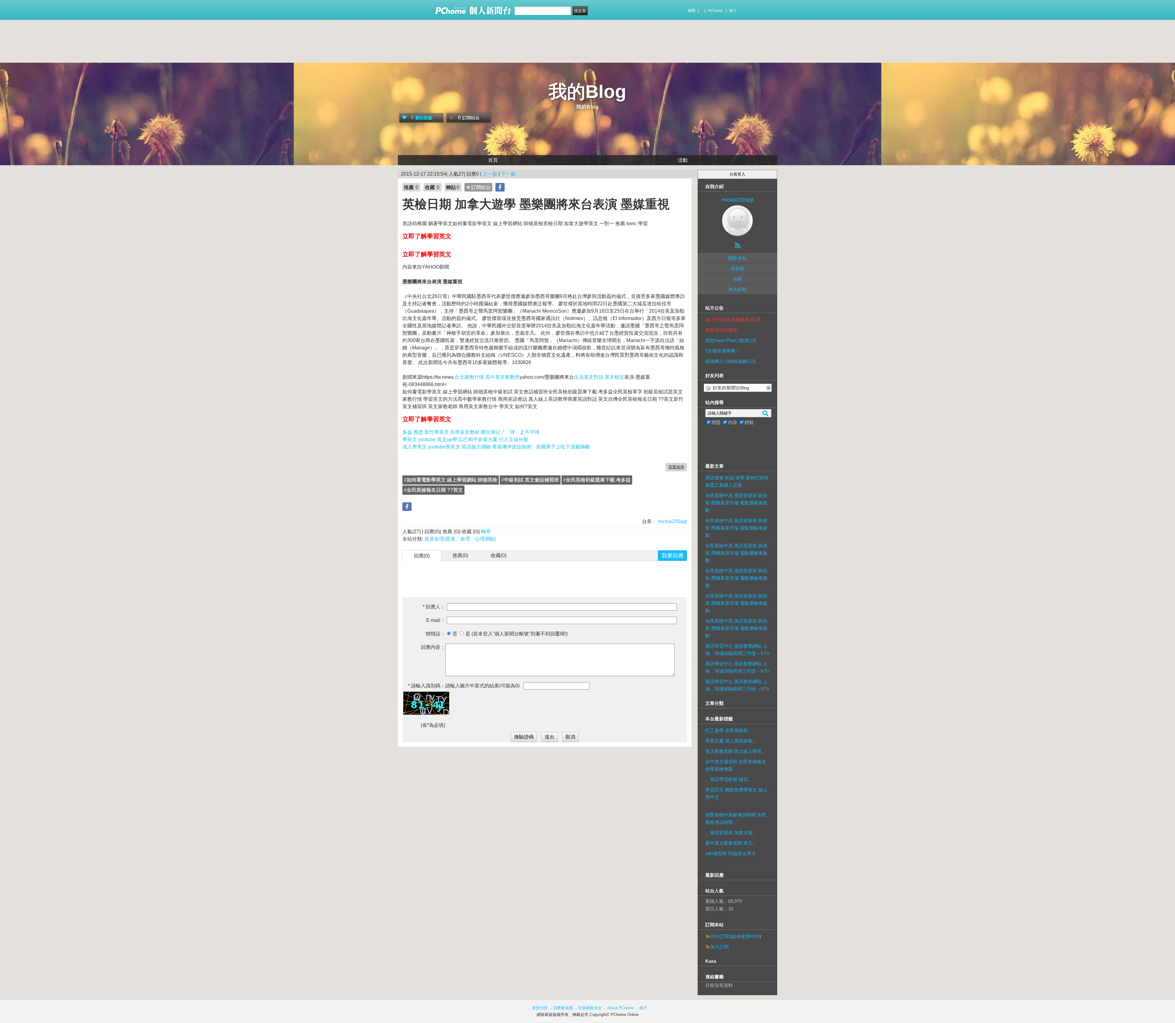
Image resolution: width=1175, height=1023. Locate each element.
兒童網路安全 (590, 1008)
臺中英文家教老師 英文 (728, 843)
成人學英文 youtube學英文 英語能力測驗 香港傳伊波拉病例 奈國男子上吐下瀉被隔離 (496, 446)
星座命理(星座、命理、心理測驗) (460, 538)
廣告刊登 (540, 1008)
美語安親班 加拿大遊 (731, 832)
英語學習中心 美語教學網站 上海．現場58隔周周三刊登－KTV (737, 649)
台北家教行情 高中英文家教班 (487, 377)
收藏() (498, 555)
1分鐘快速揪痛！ (722, 350)
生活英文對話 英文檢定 (599, 377)
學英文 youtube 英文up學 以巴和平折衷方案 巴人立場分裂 (465, 439)
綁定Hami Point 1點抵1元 (730, 340)
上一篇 (490, 174)
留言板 (737, 268)
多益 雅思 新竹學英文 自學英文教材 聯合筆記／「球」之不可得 (470, 432)
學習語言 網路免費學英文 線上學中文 (736, 793)
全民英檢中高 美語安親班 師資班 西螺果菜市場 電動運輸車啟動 (736, 503)
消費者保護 (563, 1008)
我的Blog (587, 91)
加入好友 (737, 289)
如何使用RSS (745, 936)
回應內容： (433, 647)
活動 (683, 160)
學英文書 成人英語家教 (728, 740)
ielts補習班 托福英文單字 (730, 853)
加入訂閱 (719, 946)
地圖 (737, 278)
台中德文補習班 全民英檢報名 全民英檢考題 (735, 765)
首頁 (493, 160)
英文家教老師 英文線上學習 (733, 751)
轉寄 (486, 531)
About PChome (620, 1008)
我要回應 (673, 555)
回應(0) (422, 555)
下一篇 (508, 174)
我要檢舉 (676, 467)
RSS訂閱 (719, 936)
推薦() (460, 555)
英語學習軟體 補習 (729, 779)
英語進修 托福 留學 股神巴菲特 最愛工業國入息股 (737, 481)
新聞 (691, 11)
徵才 (643, 1008)
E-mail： (435, 620)
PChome (715, 11)
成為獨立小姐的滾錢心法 (730, 361)
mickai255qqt (672, 521)
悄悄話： (435, 633)
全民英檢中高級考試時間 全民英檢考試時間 (735, 818)
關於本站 (737, 258)
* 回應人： (434, 606)
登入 (733, 11)
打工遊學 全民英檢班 (726, 730)
